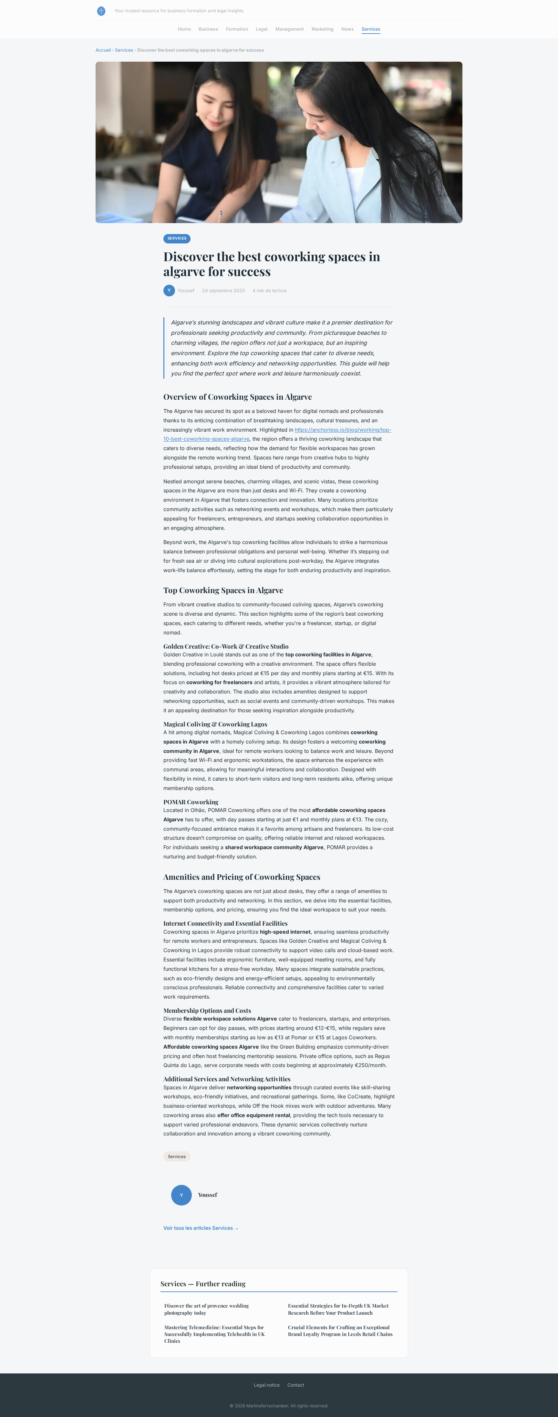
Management (289, 29)
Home (184, 29)
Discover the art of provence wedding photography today (206, 1309)
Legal (262, 29)
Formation (237, 29)
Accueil (103, 50)
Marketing (323, 29)
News (347, 29)
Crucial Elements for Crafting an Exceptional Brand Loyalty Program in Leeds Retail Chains (340, 1330)
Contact (295, 1385)
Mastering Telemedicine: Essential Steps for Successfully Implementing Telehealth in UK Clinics (214, 1334)
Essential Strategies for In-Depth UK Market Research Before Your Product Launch (338, 1309)
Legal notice (267, 1385)
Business (208, 29)
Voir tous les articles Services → (201, 1228)
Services (371, 29)
